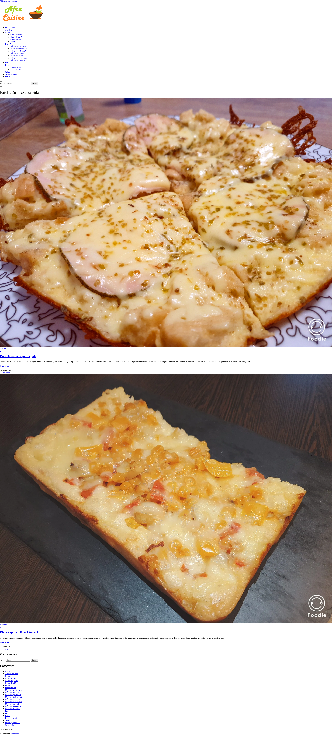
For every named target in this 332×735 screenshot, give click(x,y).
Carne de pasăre (16, 37)
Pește (12, 42)
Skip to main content (8, 1)
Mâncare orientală (17, 60)
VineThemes (16, 734)
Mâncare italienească (18, 58)
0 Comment (5, 373)
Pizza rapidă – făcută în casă (19, 632)
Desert (8, 77)
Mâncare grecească (18, 46)
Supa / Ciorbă (10, 28)
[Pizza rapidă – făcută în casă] (166, 622)
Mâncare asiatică (17, 56)
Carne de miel (16, 35)
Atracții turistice (11, 674)
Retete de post (16, 67)
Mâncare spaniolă (12, 704)
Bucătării (9, 44)
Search (3, 83)
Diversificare (15, 70)
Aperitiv (8, 30)
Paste (7, 63)
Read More (4, 366)
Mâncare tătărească (18, 51)
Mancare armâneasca (13, 690)
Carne (7, 32)
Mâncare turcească (18, 53)
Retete (7, 65)
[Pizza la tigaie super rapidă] (166, 346)
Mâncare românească (19, 49)
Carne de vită (15, 39)
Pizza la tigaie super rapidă (18, 356)
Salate (7, 72)
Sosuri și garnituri (12, 74)
